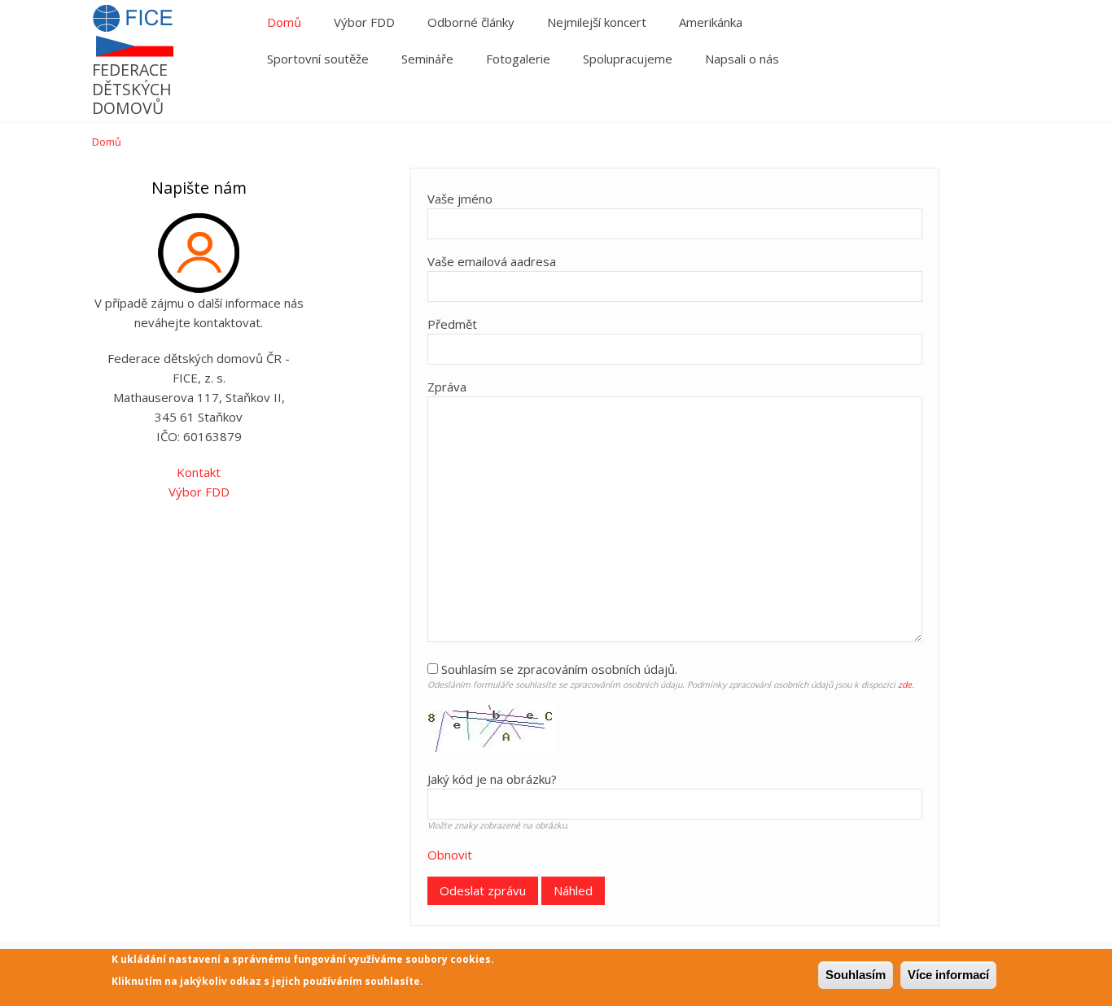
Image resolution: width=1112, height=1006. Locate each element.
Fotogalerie (518, 58)
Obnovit (449, 854)
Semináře (427, 58)
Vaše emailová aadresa (491, 261)
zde (905, 684)
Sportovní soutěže (318, 58)
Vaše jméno (460, 198)
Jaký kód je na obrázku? (492, 779)
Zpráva (446, 386)
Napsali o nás (742, 58)
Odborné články (470, 22)
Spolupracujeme (627, 58)
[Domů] (132, 51)
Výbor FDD (364, 22)
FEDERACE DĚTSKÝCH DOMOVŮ (132, 89)
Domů (284, 22)
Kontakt (199, 472)
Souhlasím (855, 975)
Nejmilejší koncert (596, 22)
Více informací (948, 975)
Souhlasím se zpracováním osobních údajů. (559, 669)
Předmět (452, 324)
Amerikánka (710, 22)
